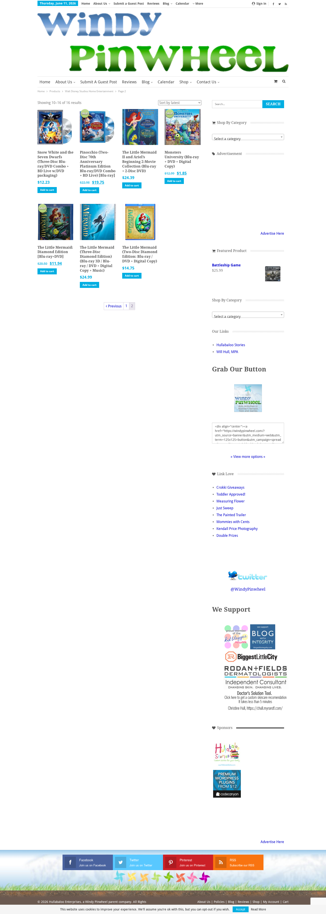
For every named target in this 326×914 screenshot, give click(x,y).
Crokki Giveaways (230, 487)
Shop (184, 82)
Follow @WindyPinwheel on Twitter (248, 572)
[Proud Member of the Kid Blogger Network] (236, 637)
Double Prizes (227, 535)
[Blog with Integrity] (262, 637)
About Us (100, 3)
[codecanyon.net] (227, 784)
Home (85, 3)
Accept (240, 909)
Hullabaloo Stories (230, 345)
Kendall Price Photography (237, 529)
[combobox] (248, 137)
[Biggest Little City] (251, 656)
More (198, 3)
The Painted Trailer (231, 515)
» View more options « (248, 457)
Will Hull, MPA (227, 352)
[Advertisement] (248, 192)
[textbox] (248, 139)
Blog (166, 3)
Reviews (153, 3)
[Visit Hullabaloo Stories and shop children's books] (227, 754)
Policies (219, 902)
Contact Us (206, 82)
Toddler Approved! (230, 494)
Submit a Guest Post (129, 3)
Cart (286, 902)
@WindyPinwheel (248, 589)
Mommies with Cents (232, 522)
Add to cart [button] (47, 189)
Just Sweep (224, 508)
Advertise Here (272, 233)
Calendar (182, 3)
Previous (114, 306)
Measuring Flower (230, 501)
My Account (271, 902)
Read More (258, 909)
